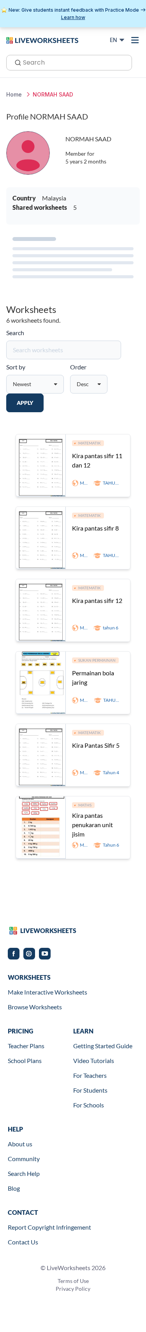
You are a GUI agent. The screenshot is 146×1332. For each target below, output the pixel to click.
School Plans (25, 1060)
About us (20, 1143)
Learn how (73, 17)
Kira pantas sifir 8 (95, 528)
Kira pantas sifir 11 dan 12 (97, 460)
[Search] (15, 62)
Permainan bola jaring (93, 677)
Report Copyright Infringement (49, 1227)
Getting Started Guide (102, 1045)
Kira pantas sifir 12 (97, 600)
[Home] (42, 40)
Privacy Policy (73, 1288)
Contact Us (23, 1242)
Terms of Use (73, 1281)
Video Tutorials (93, 1060)
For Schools (88, 1105)
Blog (14, 1188)
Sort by (15, 367)
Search (15, 332)
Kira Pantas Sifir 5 (96, 745)
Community (24, 1158)
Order (78, 367)
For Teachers (90, 1075)
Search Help (24, 1173)
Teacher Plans (26, 1045)
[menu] (135, 40)
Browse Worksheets (35, 1006)
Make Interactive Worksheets (47, 992)
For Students (90, 1090)
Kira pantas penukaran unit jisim (92, 825)
